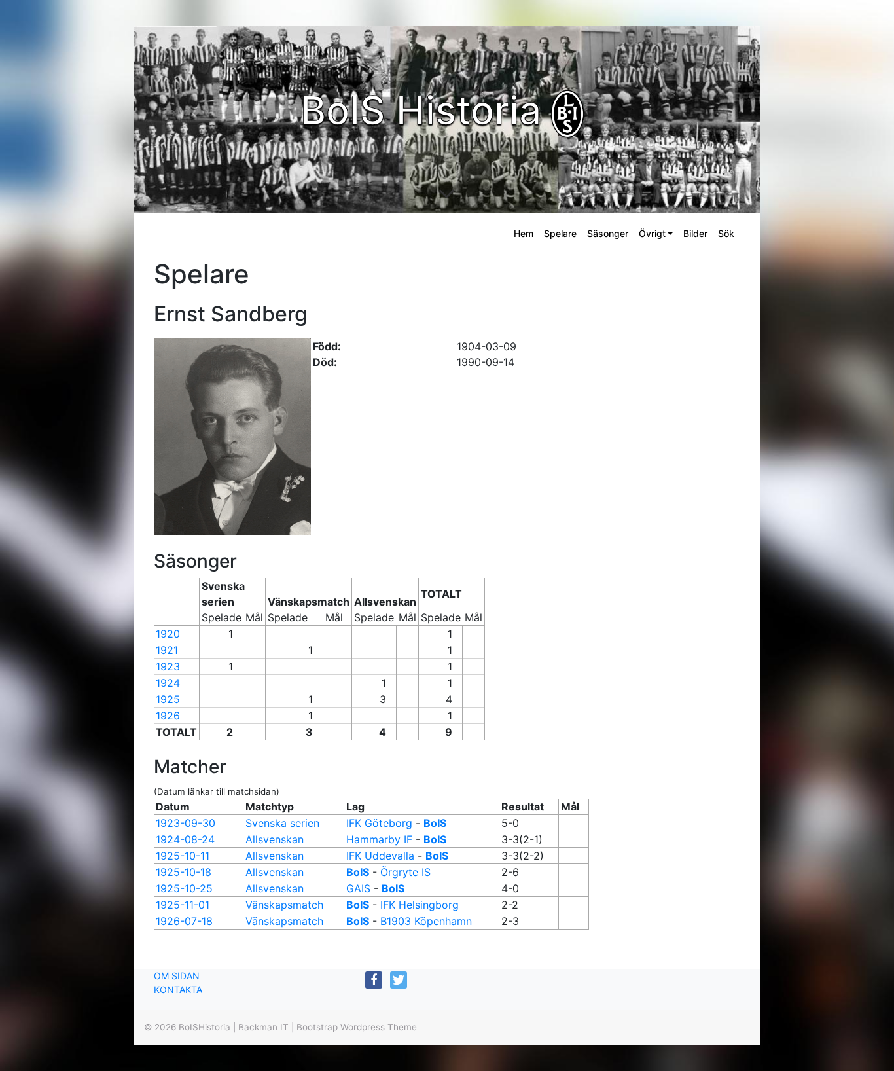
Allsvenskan (274, 839)
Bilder (695, 233)
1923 (168, 666)
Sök (726, 233)
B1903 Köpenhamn (426, 921)
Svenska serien (282, 822)
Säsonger (607, 233)
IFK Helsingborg (419, 904)
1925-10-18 (183, 872)
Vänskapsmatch (284, 904)
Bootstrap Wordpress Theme (356, 1027)
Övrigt (652, 233)
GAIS (358, 888)
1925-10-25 (184, 888)
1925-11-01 (182, 904)
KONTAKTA (178, 989)
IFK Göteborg (379, 822)
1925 (168, 699)
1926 (168, 715)
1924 (168, 682)
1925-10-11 (182, 855)
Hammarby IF (379, 839)
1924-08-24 (185, 839)
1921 (167, 650)
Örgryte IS (405, 872)
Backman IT (263, 1027)
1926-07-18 (184, 921)
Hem (523, 233)
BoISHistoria (204, 1027)
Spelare (560, 233)
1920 (168, 633)
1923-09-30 (185, 822)
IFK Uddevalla (380, 855)
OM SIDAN (177, 975)
